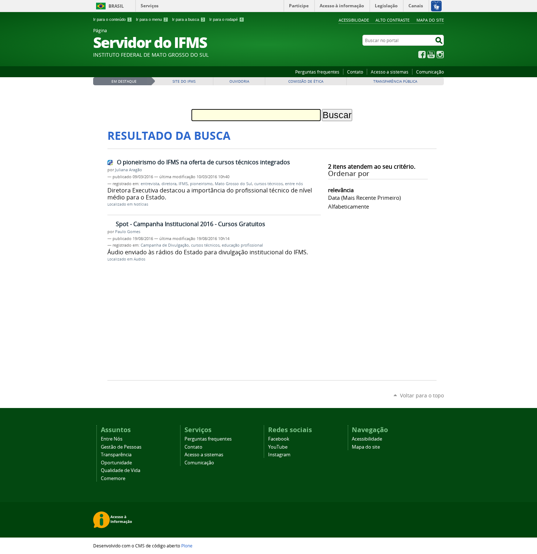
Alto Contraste (393, 20)
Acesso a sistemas (389, 72)
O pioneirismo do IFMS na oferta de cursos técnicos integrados (203, 162)
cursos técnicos (268, 183)
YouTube (431, 54)
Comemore (113, 478)
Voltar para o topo (422, 395)
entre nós (294, 183)
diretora (168, 183)
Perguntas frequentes (317, 72)
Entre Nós (111, 439)
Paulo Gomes (127, 231)
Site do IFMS (183, 81)
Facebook (422, 54)
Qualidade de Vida (120, 470)
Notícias (141, 204)
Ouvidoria (239, 81)
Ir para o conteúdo (111, 19)
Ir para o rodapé (226, 19)
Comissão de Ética (305, 81)
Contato (355, 72)
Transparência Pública (395, 81)
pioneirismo (201, 183)
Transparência (116, 455)
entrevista (150, 183)
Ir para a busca (188, 19)
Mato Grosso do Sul (233, 183)
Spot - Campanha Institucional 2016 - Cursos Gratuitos (190, 224)
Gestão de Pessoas (121, 447)
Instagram (440, 54)
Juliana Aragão (128, 169)
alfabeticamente (348, 206)
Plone (187, 546)
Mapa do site (430, 20)
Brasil (116, 6)
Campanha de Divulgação (165, 245)
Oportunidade (116, 463)
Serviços (150, 6)
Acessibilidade (354, 20)
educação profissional (242, 245)
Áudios (139, 259)
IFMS (183, 183)
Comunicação (430, 72)
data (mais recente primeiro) (364, 197)
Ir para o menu (151, 19)
